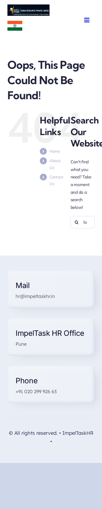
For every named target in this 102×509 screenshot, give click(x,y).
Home (55, 151)
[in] (14, 22)
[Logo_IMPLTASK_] (28, 6)
